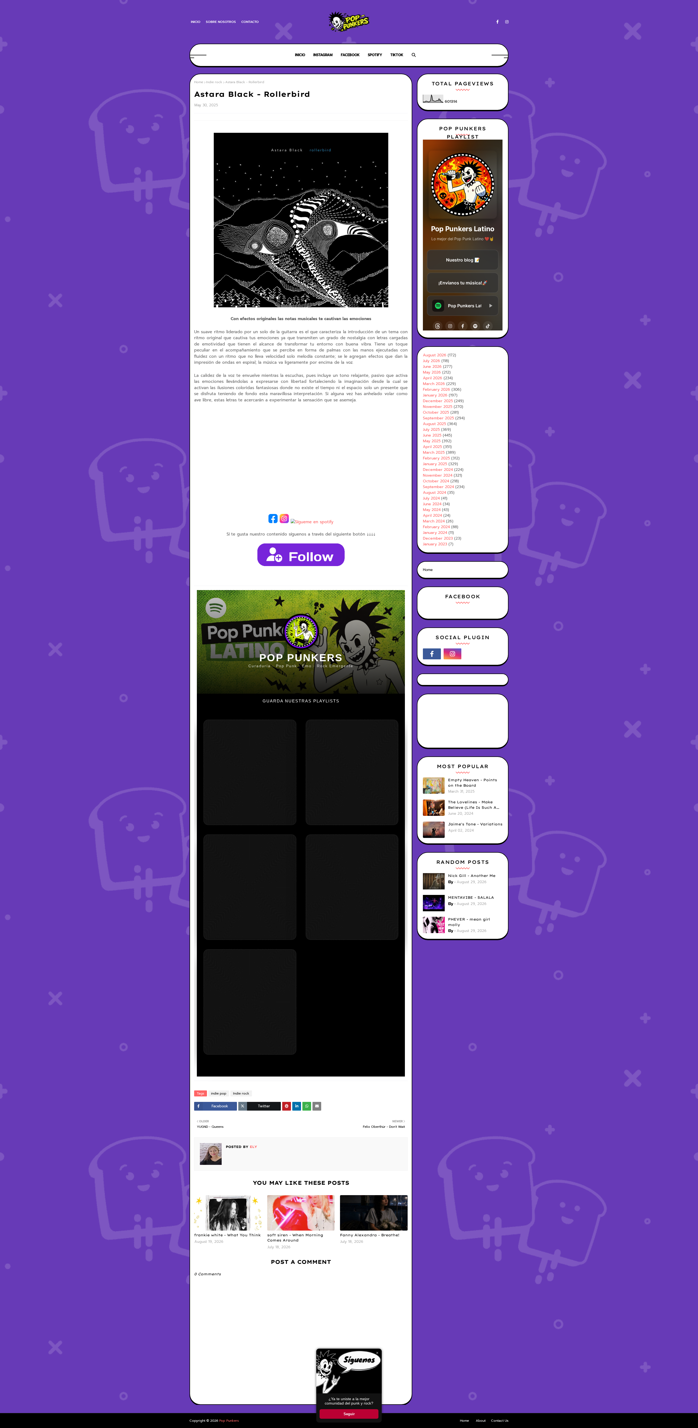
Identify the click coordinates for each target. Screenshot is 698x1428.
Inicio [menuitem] (300, 55)
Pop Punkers (229, 1420)
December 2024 (438, 470)
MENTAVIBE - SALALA (471, 897)
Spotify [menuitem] (375, 55)
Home (198, 82)
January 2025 (435, 464)
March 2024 (434, 521)
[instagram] (506, 22)
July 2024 (431, 498)
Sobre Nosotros (221, 21)
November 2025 (437, 407)
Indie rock (214, 82)
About (481, 1420)
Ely (252, 1147)
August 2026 (434, 355)
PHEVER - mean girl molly (469, 922)
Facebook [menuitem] (350, 55)
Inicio (195, 21)
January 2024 (435, 533)
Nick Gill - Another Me (471, 875)
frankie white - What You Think (227, 1235)
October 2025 (436, 412)
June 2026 (432, 366)
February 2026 (436, 389)
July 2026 (431, 361)
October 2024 (436, 481)
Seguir (349, 1414)
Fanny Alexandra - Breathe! (369, 1235)
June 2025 (432, 435)
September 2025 (438, 418)
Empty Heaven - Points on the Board (472, 782)
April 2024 (432, 515)
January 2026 (435, 395)
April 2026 (432, 378)
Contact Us (500, 1420)
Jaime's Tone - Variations (475, 824)
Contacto (250, 21)
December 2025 (438, 401)
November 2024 (437, 475)
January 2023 (435, 544)
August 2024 (434, 492)
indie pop (218, 1093)
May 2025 (432, 441)
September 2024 (438, 487)
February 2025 (436, 458)
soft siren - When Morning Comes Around (295, 1238)
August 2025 (434, 424)
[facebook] (497, 22)
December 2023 (438, 538)
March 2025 (434, 452)
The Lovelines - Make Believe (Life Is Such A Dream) (472, 805)
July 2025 (431, 429)
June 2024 (432, 504)
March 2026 (434, 384)
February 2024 (436, 527)
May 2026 (432, 372)
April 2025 (432, 447)
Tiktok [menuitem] (396, 55)
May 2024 (432, 510)
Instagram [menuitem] (323, 55)
